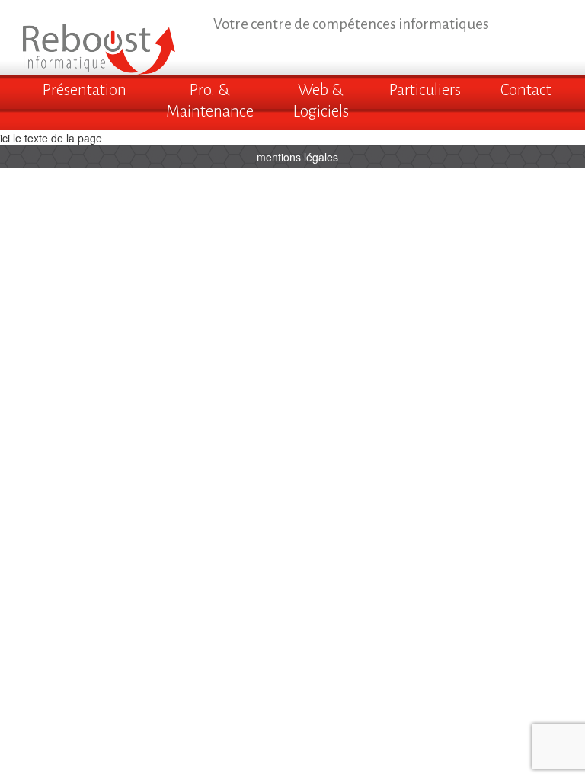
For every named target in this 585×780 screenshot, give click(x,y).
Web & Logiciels (321, 101)
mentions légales (297, 157)
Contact (525, 90)
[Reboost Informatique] (99, 35)
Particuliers (425, 90)
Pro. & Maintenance (210, 101)
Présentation (84, 90)
